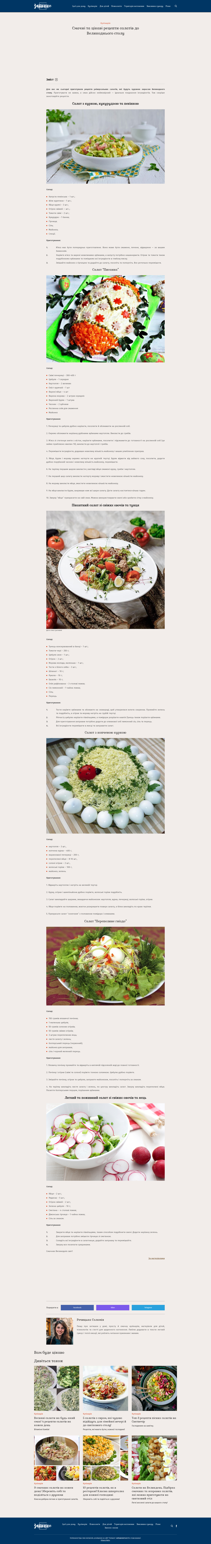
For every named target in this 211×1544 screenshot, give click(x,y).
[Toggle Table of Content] (56, 79)
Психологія (116, 6)
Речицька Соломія (90, 1320)
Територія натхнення (134, 6)
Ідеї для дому (78, 6)
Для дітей (104, 6)
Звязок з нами (111, 1528)
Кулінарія (92, 6)
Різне (168, 6)
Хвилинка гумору (155, 6)
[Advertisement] (75, 58)
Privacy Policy (105, 1540)
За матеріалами (156, 1258)
